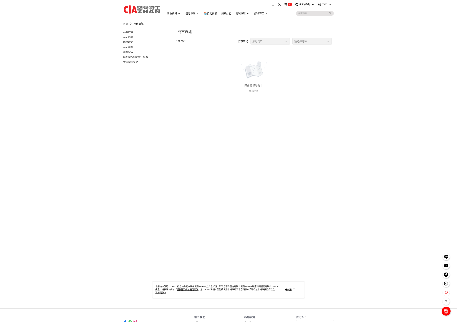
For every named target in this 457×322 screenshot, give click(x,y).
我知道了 (290, 289)
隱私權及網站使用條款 (187, 289)
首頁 (125, 23)
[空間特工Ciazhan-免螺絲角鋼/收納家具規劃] (142, 9)
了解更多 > (160, 292)
